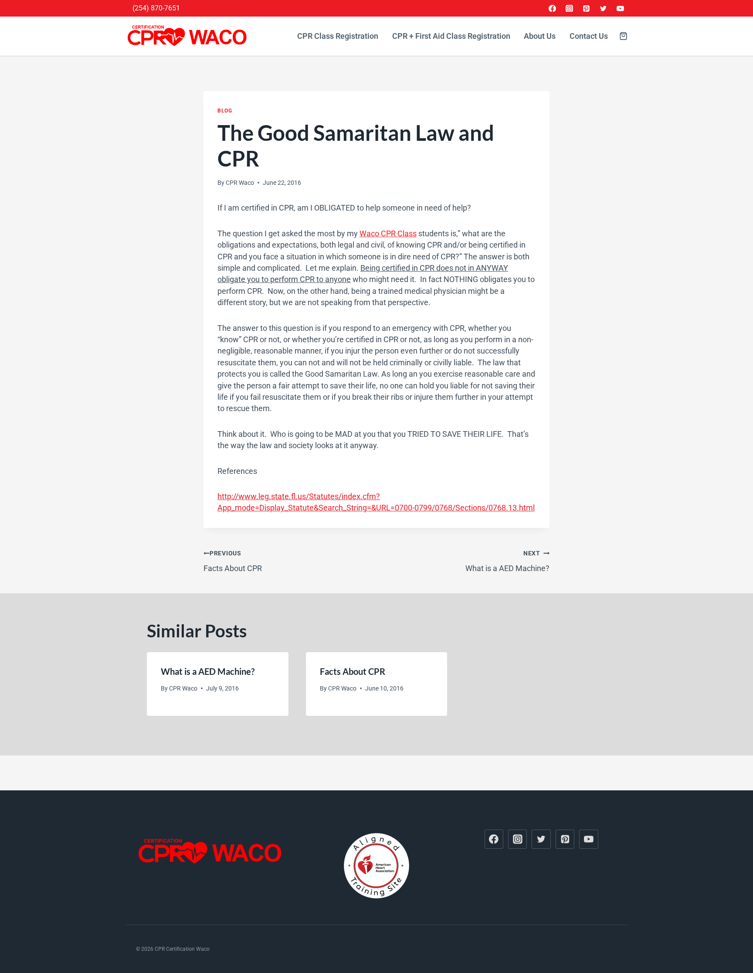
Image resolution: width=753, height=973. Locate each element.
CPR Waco (240, 182)
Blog (224, 111)
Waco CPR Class (388, 233)
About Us (540, 36)
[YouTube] (620, 8)
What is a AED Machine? (507, 561)
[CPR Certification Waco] (189, 36)
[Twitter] (603, 8)
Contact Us (589, 36)
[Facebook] (552, 8)
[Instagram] (569, 8)
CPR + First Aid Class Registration (451, 36)
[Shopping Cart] (623, 36)
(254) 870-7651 (156, 8)
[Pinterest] (586, 8)
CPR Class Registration (337, 36)
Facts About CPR (233, 561)
